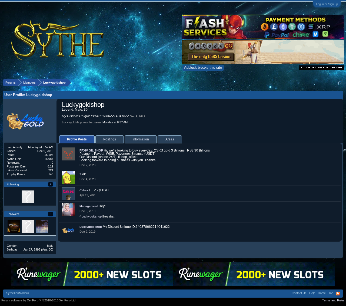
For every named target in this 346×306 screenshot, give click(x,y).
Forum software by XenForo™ (38, 300)
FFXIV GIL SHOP (91, 150)
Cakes (83, 190)
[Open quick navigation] (340, 82)
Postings (109, 139)
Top (330, 293)
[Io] (41, 226)
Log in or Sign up (327, 4)
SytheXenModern (17, 293)
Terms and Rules (333, 300)
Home (322, 293)
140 (50, 174)
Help (312, 293)
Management (88, 206)
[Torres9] (27, 196)
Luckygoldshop (92, 216)
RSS (338, 293)
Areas (169, 139)
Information (140, 139)
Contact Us (299, 293)
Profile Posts (77, 139)
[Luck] (13, 196)
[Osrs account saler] (13, 226)
